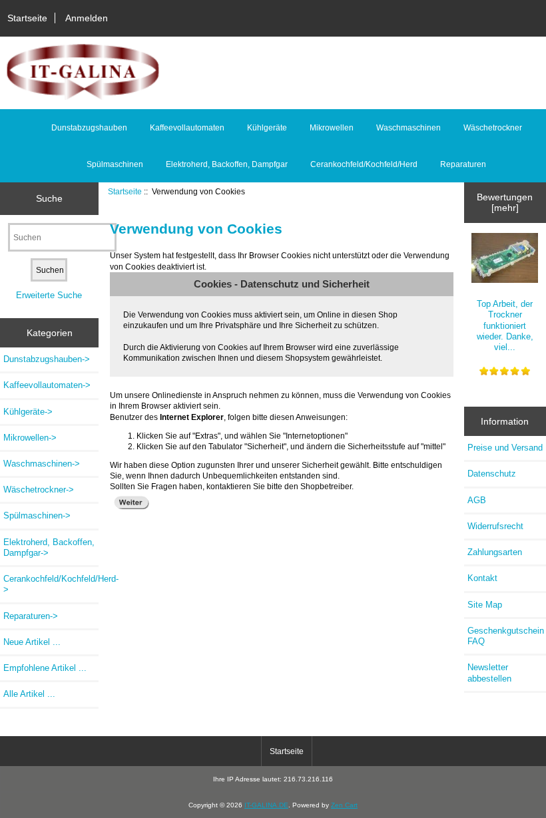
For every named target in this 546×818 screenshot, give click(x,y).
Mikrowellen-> (30, 438)
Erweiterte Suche (49, 295)
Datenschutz (491, 474)
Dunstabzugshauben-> (46, 359)
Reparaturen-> (30, 616)
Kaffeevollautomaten (187, 127)
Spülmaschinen (115, 164)
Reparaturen (463, 164)
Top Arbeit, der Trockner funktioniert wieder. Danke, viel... (505, 325)
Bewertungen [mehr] (505, 202)
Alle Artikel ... (29, 694)
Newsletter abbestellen (489, 672)
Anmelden (86, 18)
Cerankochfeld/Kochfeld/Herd (363, 164)
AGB (476, 500)
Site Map (484, 605)
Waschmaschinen (408, 127)
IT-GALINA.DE (266, 805)
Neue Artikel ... (32, 642)
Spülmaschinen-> (37, 515)
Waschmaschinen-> (41, 464)
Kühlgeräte (267, 127)
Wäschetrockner (492, 127)
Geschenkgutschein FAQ (505, 636)
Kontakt (482, 578)
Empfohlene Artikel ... (45, 668)
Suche (49, 198)
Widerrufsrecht (495, 526)
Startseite (27, 18)
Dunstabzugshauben (89, 127)
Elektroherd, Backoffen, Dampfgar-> (49, 547)
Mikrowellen (332, 127)
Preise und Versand (505, 448)
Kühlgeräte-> (28, 412)
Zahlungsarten (494, 552)
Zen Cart (344, 805)
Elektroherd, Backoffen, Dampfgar (227, 164)
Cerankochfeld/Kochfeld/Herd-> (51, 584)
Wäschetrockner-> (38, 490)
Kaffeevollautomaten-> (47, 385)
